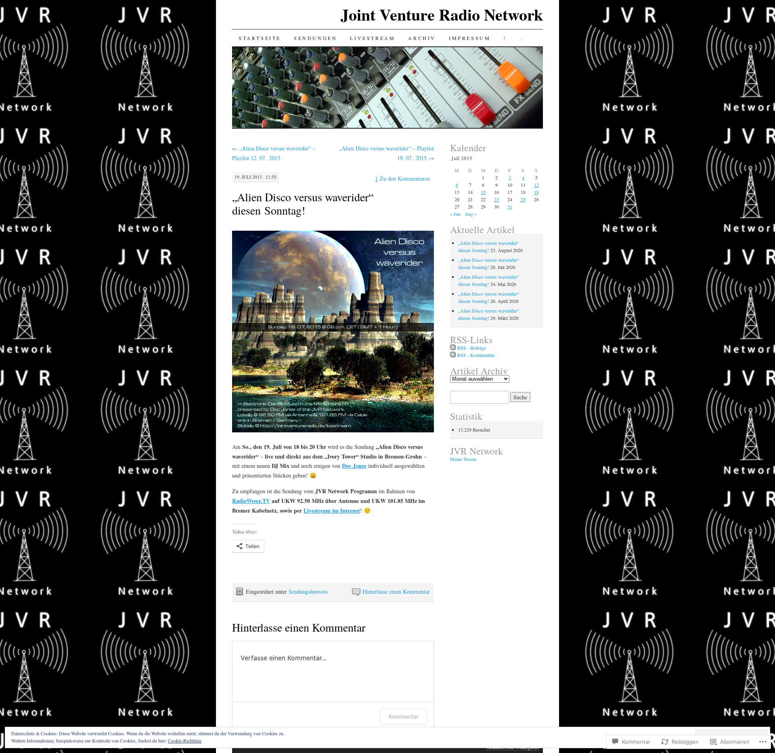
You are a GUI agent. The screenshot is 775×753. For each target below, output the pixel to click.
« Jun (455, 214)
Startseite (260, 38)
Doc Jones (354, 465)
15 (483, 192)
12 (536, 184)
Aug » (471, 214)
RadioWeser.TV (251, 500)
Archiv (422, 38)
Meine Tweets (463, 459)
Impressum (469, 38)
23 (496, 199)
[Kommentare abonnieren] (453, 355)
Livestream (372, 38)
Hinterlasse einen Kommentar (396, 591)
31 (509, 206)
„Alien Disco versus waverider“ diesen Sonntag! (302, 203)
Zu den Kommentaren (402, 178)
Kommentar (404, 716)
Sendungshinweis (308, 591)
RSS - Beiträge (471, 347)
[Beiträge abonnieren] (453, 347)
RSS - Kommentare (476, 355)
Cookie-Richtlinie (184, 740)
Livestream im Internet (332, 510)
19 (536, 192)
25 (523, 199)
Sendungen (315, 38)
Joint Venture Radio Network (442, 14)
